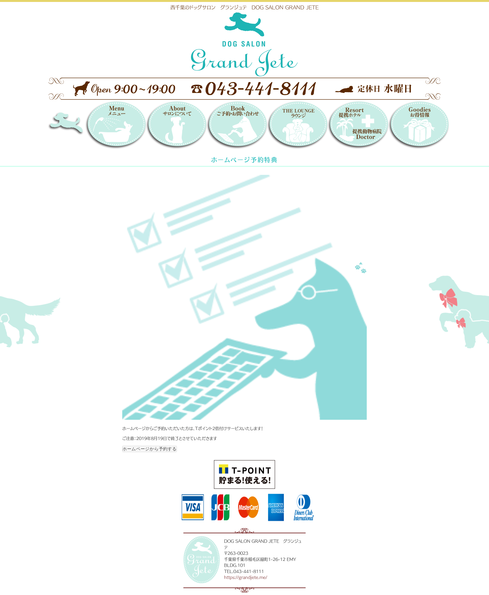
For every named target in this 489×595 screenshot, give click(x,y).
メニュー (115, 126)
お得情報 (418, 126)
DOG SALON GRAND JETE (78, 126)
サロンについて (176, 126)
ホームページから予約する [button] (149, 448)
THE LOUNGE (297, 126)
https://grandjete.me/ (245, 577)
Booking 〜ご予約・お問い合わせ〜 (236, 126)
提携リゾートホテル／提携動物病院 (358, 126)
